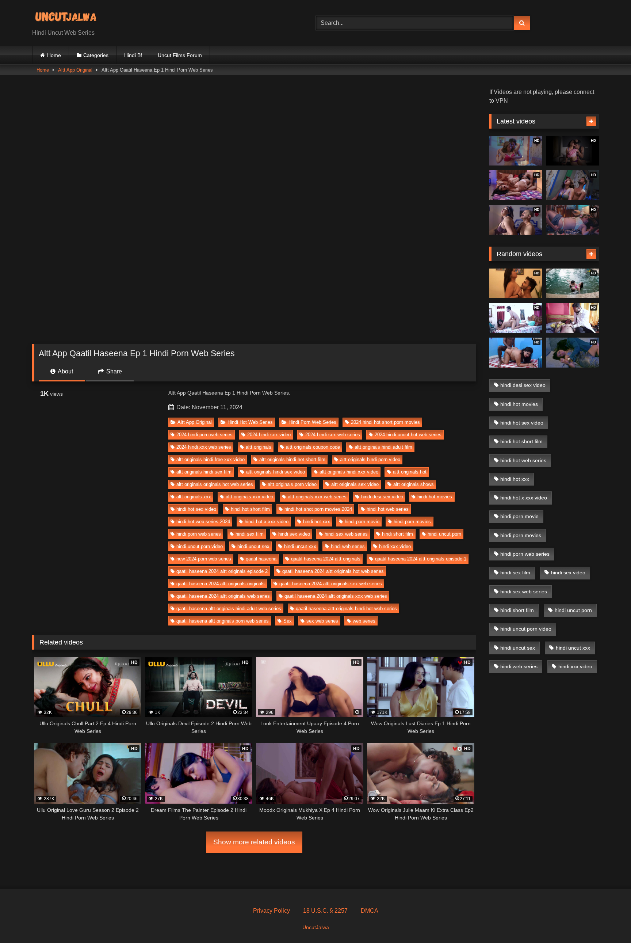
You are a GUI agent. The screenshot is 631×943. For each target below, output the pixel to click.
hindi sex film (250, 534)
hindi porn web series (198, 534)
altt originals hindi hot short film (292, 459)
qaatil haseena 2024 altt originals (325, 559)
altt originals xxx (193, 496)
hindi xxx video (395, 546)
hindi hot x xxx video (266, 521)
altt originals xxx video (249, 496)
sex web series (322, 621)
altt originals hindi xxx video (349, 472)
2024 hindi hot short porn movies (385, 422)
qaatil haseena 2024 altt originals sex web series (330, 583)
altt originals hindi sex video (275, 472)
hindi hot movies (434, 496)
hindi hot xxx (316, 521)
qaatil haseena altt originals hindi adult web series (228, 608)
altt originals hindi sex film (204, 472)
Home (54, 55)
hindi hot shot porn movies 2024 (318, 509)
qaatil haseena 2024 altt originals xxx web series (335, 596)
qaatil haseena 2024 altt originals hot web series (333, 571)
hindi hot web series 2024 (203, 521)
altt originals (258, 447)
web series (364, 621)
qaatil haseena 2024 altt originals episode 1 (420, 559)
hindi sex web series (346, 534)
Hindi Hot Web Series (250, 422)
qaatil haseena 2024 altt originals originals (220, 583)
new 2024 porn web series (203, 559)
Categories (95, 55)
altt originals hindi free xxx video (210, 459)
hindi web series (348, 546)
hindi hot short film (250, 509)
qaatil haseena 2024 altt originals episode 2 (222, 571)
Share (113, 371)
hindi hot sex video (196, 509)
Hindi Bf (133, 55)
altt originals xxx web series (317, 496)
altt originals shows (413, 484)
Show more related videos (254, 842)
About (65, 371)
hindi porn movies (412, 521)
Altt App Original (75, 70)
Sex (287, 621)
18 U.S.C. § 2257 (325, 911)
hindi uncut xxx (300, 546)
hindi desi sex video (382, 496)
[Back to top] (608, 921)
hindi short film (397, 534)
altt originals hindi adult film (383, 447)
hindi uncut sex (253, 546)
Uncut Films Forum (180, 55)
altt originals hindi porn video (370, 459)
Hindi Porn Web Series (312, 422)
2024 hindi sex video (269, 434)
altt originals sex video (355, 484)
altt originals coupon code (313, 447)
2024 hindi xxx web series (203, 447)
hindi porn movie (362, 521)
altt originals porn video (292, 484)
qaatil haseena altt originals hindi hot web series (346, 608)
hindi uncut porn (444, 534)
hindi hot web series (388, 509)
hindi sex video (294, 534)
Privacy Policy (271, 911)
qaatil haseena (261, 559)
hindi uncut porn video (199, 546)
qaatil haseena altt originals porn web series (222, 621)
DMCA (369, 911)
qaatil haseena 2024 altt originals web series (223, 596)
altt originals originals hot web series (214, 484)
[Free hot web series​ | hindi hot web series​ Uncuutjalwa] (68, 17)
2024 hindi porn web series (204, 434)
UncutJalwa (315, 927)
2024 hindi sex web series (332, 434)
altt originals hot (410, 472)
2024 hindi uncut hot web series (408, 434)
